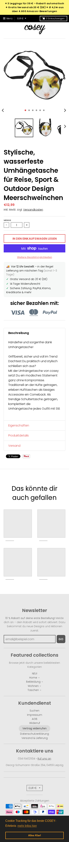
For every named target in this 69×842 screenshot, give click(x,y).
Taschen (33, 690)
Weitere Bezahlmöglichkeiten (34, 257)
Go (61, 639)
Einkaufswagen (55, 18)
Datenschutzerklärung (34, 734)
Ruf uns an (44, 758)
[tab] (34, 333)
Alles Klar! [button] (34, 835)
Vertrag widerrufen (34, 728)
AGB (34, 719)
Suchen (34, 710)
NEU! (34, 673)
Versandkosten (33, 209)
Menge (7, 220)
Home (33, 677)
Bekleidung (33, 682)
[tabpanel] (34, 379)
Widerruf (34, 723)
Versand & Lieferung (35, 738)
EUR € (20, 18)
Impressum (34, 715)
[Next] (65, 110)
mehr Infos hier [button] (27, 825)
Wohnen (33, 686)
